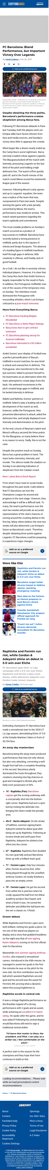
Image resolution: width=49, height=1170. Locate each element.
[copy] (18, 64)
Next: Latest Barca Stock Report (19, 476)
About (5, 1111)
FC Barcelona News (18, 1093)
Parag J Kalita (12, 684)
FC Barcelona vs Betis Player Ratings (25, 323)
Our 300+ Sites (37, 1116)
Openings (34, 1111)
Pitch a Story (36, 1121)
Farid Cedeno (12, 59)
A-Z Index (35, 1135)
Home (5, 1093)
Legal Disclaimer (38, 1130)
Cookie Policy (9, 1130)
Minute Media (15, 1150)
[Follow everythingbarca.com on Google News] (42, 551)
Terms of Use (37, 1125)
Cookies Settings (11, 1143)
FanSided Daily (10, 1121)
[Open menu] (4, 3)
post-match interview (27, 303)
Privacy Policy (9, 1125)
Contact (6, 1116)
